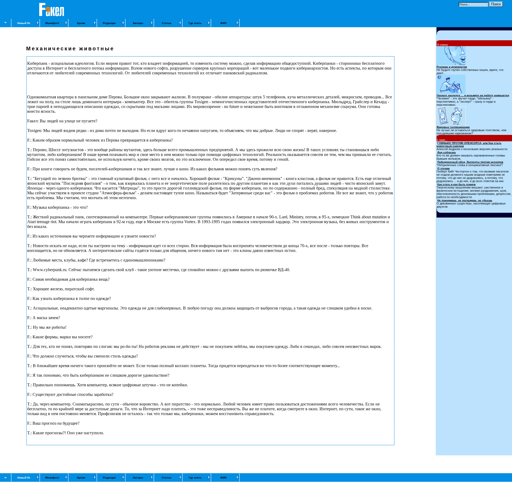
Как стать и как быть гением (456, 184)
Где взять (195, 23)
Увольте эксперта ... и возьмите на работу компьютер (473, 95)
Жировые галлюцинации (453, 127)
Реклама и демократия (452, 66)
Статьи (166, 23)
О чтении (443, 168)
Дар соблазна (446, 152)
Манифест (52, 23)
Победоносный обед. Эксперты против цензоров (470, 161)
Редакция (109, 23)
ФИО (223, 23)
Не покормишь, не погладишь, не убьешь (464, 200)
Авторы (138, 23)
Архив (81, 23)
